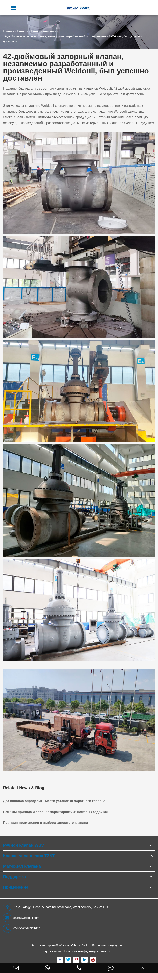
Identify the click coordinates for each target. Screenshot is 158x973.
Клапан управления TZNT (29, 855)
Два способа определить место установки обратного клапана (54, 801)
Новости (22, 31)
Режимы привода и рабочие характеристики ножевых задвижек (55, 812)
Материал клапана (22, 866)
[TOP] (142, 968)
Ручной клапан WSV (23, 845)
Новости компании (43, 31)
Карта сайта (52, 951)
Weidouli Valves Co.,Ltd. (75, 945)
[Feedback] (111, 968)
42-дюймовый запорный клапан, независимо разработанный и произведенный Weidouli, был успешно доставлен (72, 39)
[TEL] (79, 968)
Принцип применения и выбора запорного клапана (45, 822)
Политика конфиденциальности (86, 951)
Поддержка (14, 876)
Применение (15, 887)
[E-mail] (16, 968)
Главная (8, 31)
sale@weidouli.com (26, 917)
